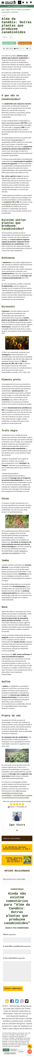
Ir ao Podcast (25, 43)
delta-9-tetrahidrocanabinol (11, 123)
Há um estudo (18, 290)
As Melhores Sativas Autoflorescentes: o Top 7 (16, 848)
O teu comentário (14, 958)
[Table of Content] (11, 37)
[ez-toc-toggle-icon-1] (10, 37)
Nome (9, 934)
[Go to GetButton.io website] (30, 1055)
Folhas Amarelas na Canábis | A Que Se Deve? (14, 860)
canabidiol (17, 127)
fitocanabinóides (16, 140)
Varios (8, 9)
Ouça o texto (9, 43)
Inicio (3, 9)
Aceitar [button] (6, 1050)
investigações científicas (10, 204)
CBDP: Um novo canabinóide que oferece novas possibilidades (14, 793)
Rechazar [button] (13, 1050)
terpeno (11, 410)
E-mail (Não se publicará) (17, 946)
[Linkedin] (17, 830)
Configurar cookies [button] (10, 1053)
